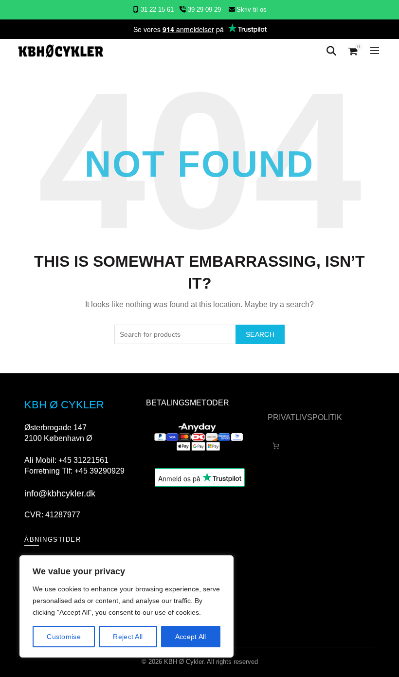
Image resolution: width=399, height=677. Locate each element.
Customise (64, 636)
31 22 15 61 (157, 9)
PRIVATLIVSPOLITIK (305, 417)
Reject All (128, 636)
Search (260, 334)
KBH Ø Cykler (183, 661)
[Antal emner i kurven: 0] (276, 446)
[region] (126, 606)
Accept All (190, 636)
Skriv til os (251, 9)
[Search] (331, 51)
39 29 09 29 (203, 9)
